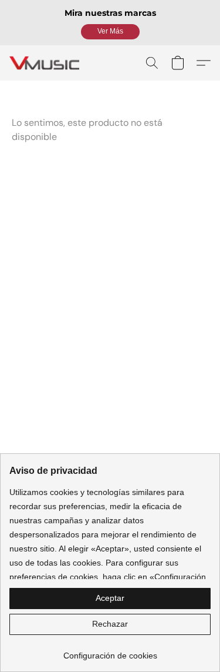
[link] (110, 651)
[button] (110, 31)
